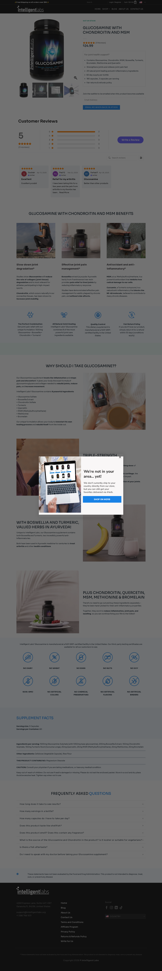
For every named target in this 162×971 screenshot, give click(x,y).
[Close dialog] (120, 457)
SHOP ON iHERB (102, 499)
